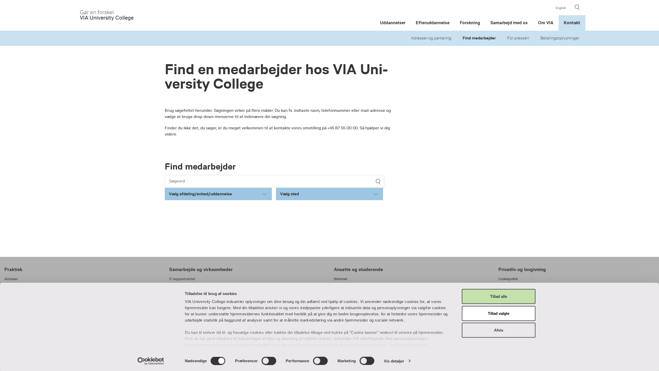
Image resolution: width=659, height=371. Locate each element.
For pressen (518, 38)
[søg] (377, 182)
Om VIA (545, 22)
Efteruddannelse (432, 22)
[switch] (269, 361)
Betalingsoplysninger (559, 38)
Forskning (470, 22)
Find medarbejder (479, 38)
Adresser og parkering (431, 38)
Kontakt (572, 22)
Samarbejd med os (509, 22)
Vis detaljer (394, 361)
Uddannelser (392, 22)
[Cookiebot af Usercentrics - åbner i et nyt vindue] (150, 361)
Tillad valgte (498, 313)
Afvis (498, 330)
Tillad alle (498, 296)
